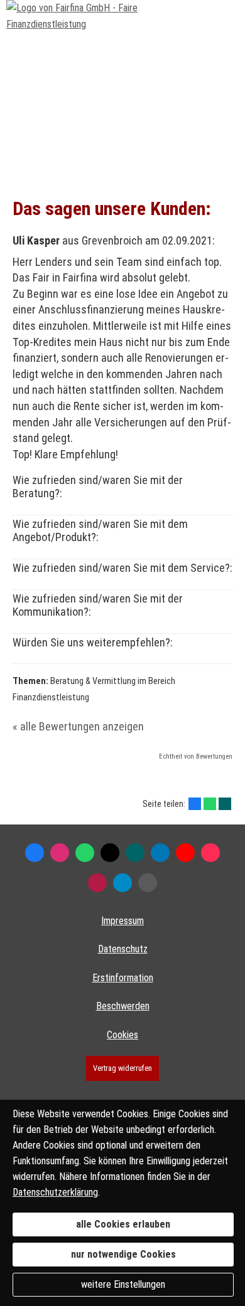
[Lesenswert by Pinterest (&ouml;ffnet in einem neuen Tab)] (122, 882)
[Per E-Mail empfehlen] (147, 882)
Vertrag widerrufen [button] (122, 1068)
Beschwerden (123, 1006)
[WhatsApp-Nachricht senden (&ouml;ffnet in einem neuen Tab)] (84, 852)
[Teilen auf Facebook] (194, 804)
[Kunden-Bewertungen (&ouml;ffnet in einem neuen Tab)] (97, 882)
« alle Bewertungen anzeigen (78, 726)
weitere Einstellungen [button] (123, 1284)
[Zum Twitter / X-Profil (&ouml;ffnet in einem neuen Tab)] (110, 852)
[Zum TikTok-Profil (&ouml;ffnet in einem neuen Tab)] (210, 852)
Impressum (122, 921)
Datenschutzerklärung (55, 1192)
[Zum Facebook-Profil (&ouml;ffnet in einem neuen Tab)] (34, 852)
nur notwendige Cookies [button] (123, 1254)
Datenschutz (123, 949)
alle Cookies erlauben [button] (123, 1224)
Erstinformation (122, 978)
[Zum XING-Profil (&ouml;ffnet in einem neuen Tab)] (135, 852)
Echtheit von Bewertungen (195, 756)
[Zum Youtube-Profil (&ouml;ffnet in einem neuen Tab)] (185, 852)
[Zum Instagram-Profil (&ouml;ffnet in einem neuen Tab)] (59, 852)
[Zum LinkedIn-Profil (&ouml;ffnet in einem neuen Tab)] (160, 852)
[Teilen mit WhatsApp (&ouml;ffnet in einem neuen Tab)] (210, 804)
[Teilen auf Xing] (225, 804)
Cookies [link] (122, 1035)
